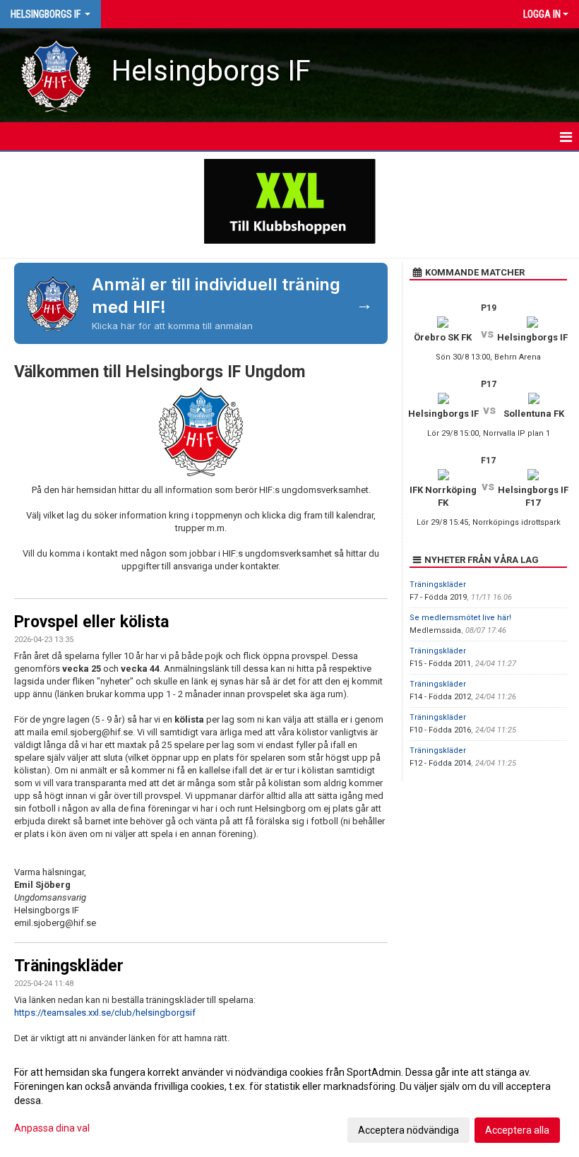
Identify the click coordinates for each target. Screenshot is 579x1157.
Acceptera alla (517, 1130)
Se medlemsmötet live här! (460, 617)
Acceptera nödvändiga (408, 1130)
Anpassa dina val (52, 1128)
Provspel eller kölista (91, 621)
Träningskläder (69, 965)
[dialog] (289, 1100)
